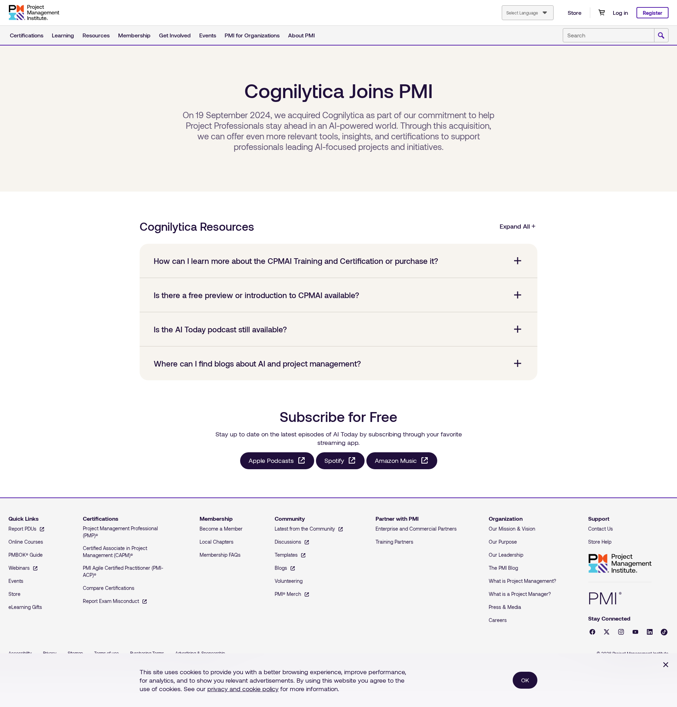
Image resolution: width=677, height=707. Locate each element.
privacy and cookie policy (243, 689)
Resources (96, 35)
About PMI (301, 35)
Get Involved (175, 35)
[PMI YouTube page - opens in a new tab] (635, 632)
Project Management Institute (620, 563)
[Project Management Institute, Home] (33, 12)
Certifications (26, 35)
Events (207, 35)
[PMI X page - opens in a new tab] (606, 632)
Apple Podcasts (271, 460)
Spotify (334, 460)
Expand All (515, 226)
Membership (134, 35)
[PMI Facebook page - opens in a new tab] (592, 632)
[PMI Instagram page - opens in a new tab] (621, 632)
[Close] (665, 664)
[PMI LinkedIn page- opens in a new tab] (649, 632)
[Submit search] (661, 36)
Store (574, 12)
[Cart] (601, 12)
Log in (620, 12)
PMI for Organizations (252, 35)
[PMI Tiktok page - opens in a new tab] (664, 632)
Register (652, 13)
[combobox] (528, 12)
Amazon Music (396, 460)
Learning (63, 35)
